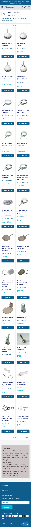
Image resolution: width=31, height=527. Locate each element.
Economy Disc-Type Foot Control (7, 111)
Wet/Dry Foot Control (21, 44)
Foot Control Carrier (7, 317)
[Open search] (22, 7)
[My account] (25, 7)
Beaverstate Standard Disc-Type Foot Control (7, 248)
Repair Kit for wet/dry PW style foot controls (7, 418)
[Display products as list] (28, 25)
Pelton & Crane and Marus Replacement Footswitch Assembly (7, 283)
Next (26, 437)
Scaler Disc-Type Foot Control (22, 144)
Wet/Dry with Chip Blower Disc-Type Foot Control (22, 177)
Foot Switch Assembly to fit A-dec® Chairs (22, 282)
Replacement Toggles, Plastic (21, 383)
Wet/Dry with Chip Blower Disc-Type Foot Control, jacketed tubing (7, 213)
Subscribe (7, 507)
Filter (5, 25)
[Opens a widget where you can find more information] (25, 524)
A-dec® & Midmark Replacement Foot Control (22, 212)
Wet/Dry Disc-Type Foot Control (7, 176)
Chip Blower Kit (21, 317)
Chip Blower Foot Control (7, 77)
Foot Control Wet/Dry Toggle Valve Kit (6, 349)
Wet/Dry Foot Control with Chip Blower (22, 78)
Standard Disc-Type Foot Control (7, 44)
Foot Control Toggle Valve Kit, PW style (23, 417)
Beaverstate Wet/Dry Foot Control (23, 247)
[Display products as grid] (26, 25)
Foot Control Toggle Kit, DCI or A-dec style (7, 384)
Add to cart (8, 261)
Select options (8, 56)
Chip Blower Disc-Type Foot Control (7, 144)
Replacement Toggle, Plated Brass (23, 348)
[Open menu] (2, 7)
